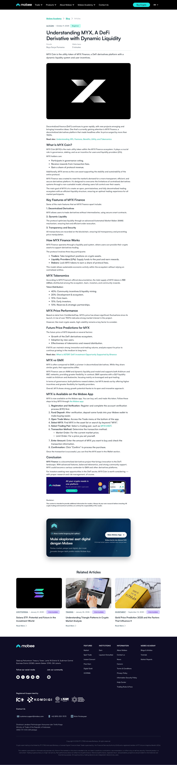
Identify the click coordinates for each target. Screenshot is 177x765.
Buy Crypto (141, 5)
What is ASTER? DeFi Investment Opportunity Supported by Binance (86, 354)
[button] (37, 4)
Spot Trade (88, 655)
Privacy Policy (122, 673)
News (119, 659)
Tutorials (144, 655)
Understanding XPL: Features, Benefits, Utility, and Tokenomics (84, 139)
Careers (120, 664)
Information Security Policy (127, 678)
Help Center (121, 682)
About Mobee (122, 650)
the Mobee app (76, 401)
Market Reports (146, 659)
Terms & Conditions (124, 668)
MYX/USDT (106, 425)
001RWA (87, 673)
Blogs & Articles (146, 650)
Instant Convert (89, 659)
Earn (100, 650)
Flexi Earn (87, 664)
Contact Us (103, 5)
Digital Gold (88, 668)
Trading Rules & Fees (125, 687)
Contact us (121, 655)
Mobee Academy (54, 18)
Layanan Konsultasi (106, 655)
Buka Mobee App (116, 535)
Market (86, 650)
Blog (68, 18)
